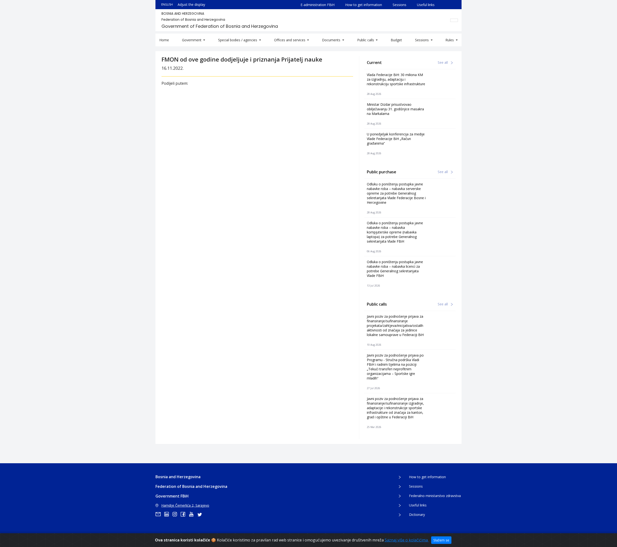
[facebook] (185, 514)
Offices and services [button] (290, 40)
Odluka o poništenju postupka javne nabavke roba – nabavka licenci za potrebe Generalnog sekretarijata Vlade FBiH (395, 268)
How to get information (363, 4)
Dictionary (417, 514)
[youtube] (193, 514)
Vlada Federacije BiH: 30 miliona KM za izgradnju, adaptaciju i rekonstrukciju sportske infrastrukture (396, 79)
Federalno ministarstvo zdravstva (435, 495)
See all (443, 62)
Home (164, 40)
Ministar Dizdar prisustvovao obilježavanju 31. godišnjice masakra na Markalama (395, 109)
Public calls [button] (366, 40)
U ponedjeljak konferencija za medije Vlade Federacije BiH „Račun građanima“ (396, 139)
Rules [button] (450, 40)
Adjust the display (191, 4)
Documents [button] (331, 40)
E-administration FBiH (318, 4)
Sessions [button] (422, 40)
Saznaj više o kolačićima (407, 540)
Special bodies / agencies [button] (238, 40)
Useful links (426, 4)
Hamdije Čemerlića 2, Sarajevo (185, 505)
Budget (396, 40)
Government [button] (192, 40)
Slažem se (441, 540)
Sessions (399, 4)
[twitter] (201, 514)
